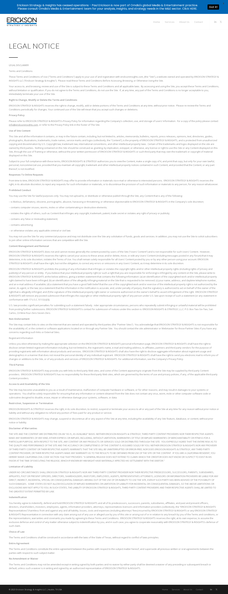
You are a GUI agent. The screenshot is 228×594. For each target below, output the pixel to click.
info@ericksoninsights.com (23, 124)
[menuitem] (156, 22)
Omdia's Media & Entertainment (61, 9)
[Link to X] (220, 21)
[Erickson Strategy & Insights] (22, 22)
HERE (193, 9)
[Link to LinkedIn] (215, 21)
